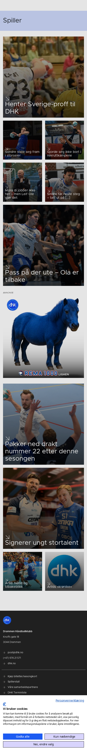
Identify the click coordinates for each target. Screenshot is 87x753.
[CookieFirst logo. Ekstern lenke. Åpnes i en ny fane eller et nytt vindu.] (4, 704)
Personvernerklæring (70, 700)
